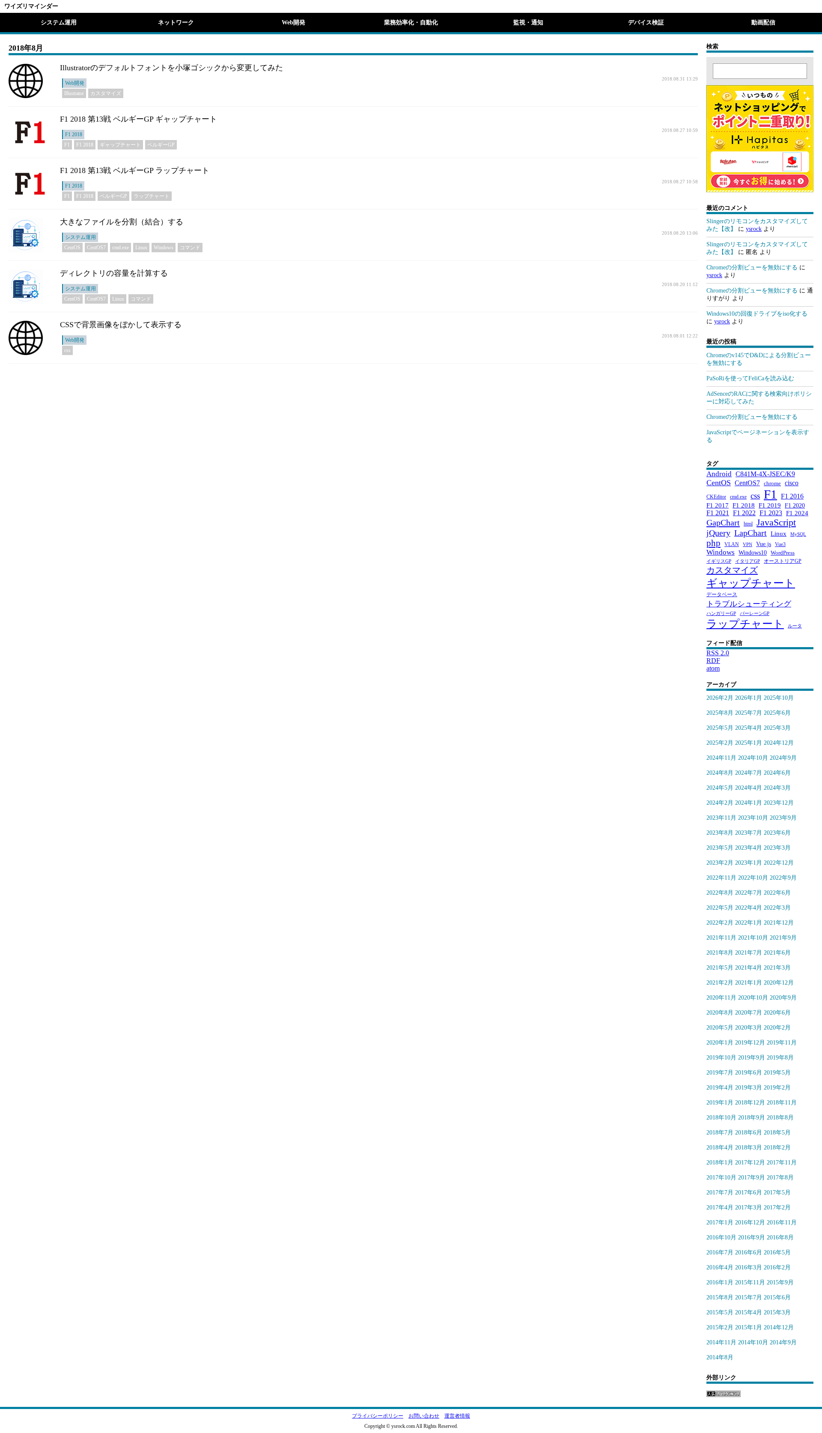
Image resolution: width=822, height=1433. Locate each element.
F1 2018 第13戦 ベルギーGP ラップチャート (134, 170)
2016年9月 (751, 1237)
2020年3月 (748, 1027)
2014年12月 (779, 1327)
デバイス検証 (646, 22)
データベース (721, 594)
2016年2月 (777, 1267)
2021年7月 (748, 952)
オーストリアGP (782, 561)
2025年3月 (777, 728)
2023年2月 (719, 863)
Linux (141, 248)
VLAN (731, 544)
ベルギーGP (161, 145)
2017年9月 (751, 1177)
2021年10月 (753, 937)
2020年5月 (719, 1027)
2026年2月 (719, 698)
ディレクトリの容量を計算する (114, 273)
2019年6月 (748, 1072)
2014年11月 (721, 1342)
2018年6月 (748, 1132)
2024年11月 (721, 758)
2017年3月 (748, 1207)
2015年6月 (777, 1297)
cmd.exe (120, 248)
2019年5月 (777, 1072)
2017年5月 (777, 1192)
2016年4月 (719, 1267)
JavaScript (776, 522)
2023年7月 (748, 833)
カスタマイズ (105, 93)
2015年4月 (748, 1312)
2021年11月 (721, 937)
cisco (791, 483)
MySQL (798, 534)
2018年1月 (719, 1162)
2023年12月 (779, 803)
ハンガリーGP (721, 613)
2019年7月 (719, 1072)
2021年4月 (748, 967)
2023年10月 (753, 818)
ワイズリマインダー (31, 6)
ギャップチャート (120, 145)
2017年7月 (719, 1192)
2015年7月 (748, 1297)
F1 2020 (795, 505)
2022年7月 (748, 893)
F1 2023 (770, 512)
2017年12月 (750, 1162)
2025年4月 (748, 728)
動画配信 (763, 22)
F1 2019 (770, 505)
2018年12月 (750, 1102)
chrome (772, 483)
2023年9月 (783, 818)
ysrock (754, 229)
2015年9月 (780, 1282)
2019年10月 (721, 1057)
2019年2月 (777, 1087)
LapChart (750, 532)
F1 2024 (797, 512)
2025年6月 (777, 713)
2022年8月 (719, 893)
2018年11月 (782, 1102)
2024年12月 (779, 743)
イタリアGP (747, 561)
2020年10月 (753, 997)
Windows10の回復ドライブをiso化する (756, 313)
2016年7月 (719, 1252)
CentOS (72, 248)
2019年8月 (780, 1057)
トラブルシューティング (748, 604)
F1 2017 (717, 505)
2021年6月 (777, 952)
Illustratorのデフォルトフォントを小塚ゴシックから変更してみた (171, 67)
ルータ (795, 626)
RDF (713, 660)
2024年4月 (748, 788)
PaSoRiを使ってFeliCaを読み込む (750, 378)
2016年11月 (782, 1222)
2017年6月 (748, 1192)
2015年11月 (750, 1282)
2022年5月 (719, 908)
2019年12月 (750, 1042)
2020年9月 (783, 997)
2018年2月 (777, 1147)
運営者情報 (457, 1416)
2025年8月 (719, 713)
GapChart (723, 522)
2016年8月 (780, 1237)
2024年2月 (719, 803)
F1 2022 (744, 512)
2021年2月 (719, 982)
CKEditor (716, 496)
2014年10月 (753, 1342)
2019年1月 (719, 1102)
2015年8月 (719, 1297)
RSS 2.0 (717, 653)
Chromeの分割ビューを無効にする (752, 267)
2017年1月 (719, 1222)
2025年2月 (719, 743)
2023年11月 (721, 818)
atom (713, 668)
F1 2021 (717, 512)
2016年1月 (719, 1282)
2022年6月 (777, 893)
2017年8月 (780, 1177)
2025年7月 (748, 713)
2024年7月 (748, 773)
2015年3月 (777, 1312)
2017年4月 (719, 1207)
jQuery (718, 532)
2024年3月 (777, 788)
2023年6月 (777, 833)
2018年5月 (777, 1132)
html (748, 523)
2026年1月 (748, 698)
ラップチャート (152, 196)
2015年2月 (719, 1327)
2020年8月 (719, 1012)
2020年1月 (719, 1042)
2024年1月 (748, 803)
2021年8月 (719, 952)
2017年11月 (782, 1162)
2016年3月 (748, 1267)
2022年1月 (748, 923)
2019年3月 (748, 1087)
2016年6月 (748, 1252)
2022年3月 (777, 908)
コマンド (190, 248)
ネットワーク (176, 22)
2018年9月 (751, 1117)
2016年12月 (750, 1222)
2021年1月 (748, 982)
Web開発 (293, 22)
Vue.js (763, 544)
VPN (747, 544)
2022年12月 (779, 863)
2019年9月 (751, 1057)
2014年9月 (783, 1342)
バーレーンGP (754, 613)
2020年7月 (748, 1012)
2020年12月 (779, 982)
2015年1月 (748, 1327)
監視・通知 (528, 22)
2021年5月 (719, 967)
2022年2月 (719, 923)
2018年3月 (748, 1147)
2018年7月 (719, 1132)
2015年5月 (719, 1312)
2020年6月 (777, 1012)
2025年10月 (779, 698)
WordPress (783, 553)
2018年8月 (780, 1117)
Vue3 (780, 544)
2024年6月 (777, 773)
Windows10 (753, 552)
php (713, 543)
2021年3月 (777, 967)
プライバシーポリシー (377, 1416)
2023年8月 (719, 833)
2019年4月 (719, 1087)
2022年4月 (748, 908)
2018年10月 (721, 1117)
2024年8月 (719, 773)
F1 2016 (792, 496)
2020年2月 (777, 1027)
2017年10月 (721, 1177)
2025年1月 (748, 743)
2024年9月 (783, 758)
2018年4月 (719, 1147)
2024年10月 (753, 758)
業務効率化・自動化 (411, 22)
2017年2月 (777, 1207)
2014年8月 (719, 1357)
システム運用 (59, 22)
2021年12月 (779, 923)
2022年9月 (783, 878)
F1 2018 (73, 134)
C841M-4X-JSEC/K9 (765, 474)
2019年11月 (782, 1042)
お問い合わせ (423, 1416)
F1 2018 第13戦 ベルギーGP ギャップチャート (138, 119)
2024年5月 (719, 788)
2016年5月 (777, 1252)
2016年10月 (721, 1237)
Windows (163, 248)
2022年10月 (753, 878)
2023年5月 (719, 848)
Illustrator (74, 93)
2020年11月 (721, 997)
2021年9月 (783, 937)
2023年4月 (748, 848)
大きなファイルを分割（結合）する (121, 222)
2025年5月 (719, 728)
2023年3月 (777, 848)
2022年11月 (721, 878)
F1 (67, 145)
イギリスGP (718, 561)
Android (719, 474)
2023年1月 (748, 863)
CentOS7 (96, 248)
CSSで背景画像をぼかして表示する (121, 324)
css (67, 350)
